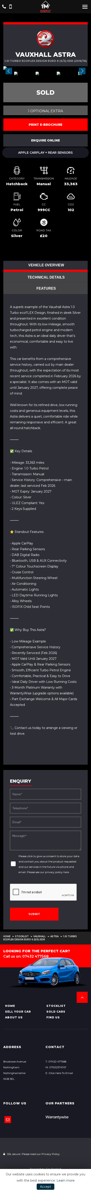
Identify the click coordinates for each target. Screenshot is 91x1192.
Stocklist (22, 936)
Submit (34, 914)
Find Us (53, 1017)
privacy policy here (57, 872)
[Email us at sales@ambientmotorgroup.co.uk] (7, 1119)
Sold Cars (55, 1011)
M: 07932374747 (56, 1067)
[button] (82, 997)
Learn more (66, 1180)
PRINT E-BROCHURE (45, 125)
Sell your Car (18, 1011)
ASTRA (54, 936)
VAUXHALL (39, 936)
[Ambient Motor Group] (45, 6)
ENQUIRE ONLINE (45, 140)
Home (6, 936)
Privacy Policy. (51, 1154)
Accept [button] (45, 1187)
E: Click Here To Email (59, 1073)
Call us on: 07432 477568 (26, 956)
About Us (14, 1017)
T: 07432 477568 (56, 1061)
